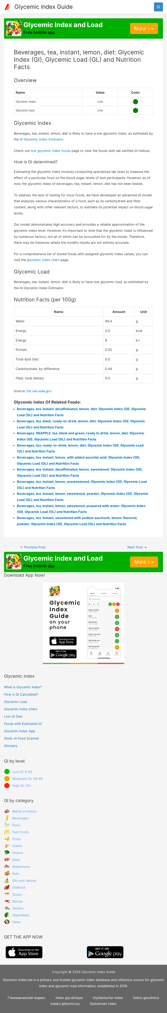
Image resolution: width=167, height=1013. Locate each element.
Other (16, 922)
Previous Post (32, 547)
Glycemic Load (15, 702)
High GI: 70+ (22, 786)
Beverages (20, 818)
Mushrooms (21, 867)
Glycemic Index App (19, 731)
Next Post (137, 547)
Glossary (11, 746)
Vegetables (20, 915)
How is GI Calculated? (21, 694)
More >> (144, 28)
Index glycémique (69, 998)
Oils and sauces (24, 880)
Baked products (24, 811)
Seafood (18, 887)
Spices (17, 901)
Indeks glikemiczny (65, 1004)
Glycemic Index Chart (20, 709)
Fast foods (20, 832)
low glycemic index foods (50, 151)
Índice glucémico (146, 998)
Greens (17, 853)
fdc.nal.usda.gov (39, 391)
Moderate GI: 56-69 (27, 779)
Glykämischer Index (108, 998)
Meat (16, 860)
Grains (17, 846)
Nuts (15, 873)
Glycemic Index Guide (43, 6)
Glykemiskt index (103, 1004)
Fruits (16, 839)
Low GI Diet (13, 716)
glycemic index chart (43, 260)
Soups (17, 894)
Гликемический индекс (26, 998)
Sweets (17, 908)
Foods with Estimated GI (23, 724)
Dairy (16, 825)
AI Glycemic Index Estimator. (42, 139)
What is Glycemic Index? (23, 687)
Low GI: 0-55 (22, 772)
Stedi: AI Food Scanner (21, 738)
